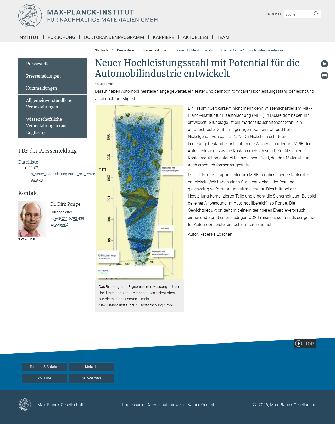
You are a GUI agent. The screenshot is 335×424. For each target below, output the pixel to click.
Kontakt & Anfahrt (44, 367)
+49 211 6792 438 (69, 218)
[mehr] (145, 299)
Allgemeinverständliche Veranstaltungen (49, 104)
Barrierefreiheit (200, 404)
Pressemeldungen (43, 76)
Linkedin (92, 367)
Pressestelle (37, 63)
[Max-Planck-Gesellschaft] (27, 405)
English (273, 14)
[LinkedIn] (324, 64)
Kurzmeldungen (41, 88)
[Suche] (315, 14)
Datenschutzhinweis (165, 404)
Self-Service (92, 378)
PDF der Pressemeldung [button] (47, 151)
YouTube (45, 378)
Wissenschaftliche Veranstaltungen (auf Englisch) (46, 126)
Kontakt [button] (28, 193)
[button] (179, 276)
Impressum (132, 404)
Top (309, 343)
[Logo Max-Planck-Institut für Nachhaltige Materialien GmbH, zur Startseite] (116, 15)
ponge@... (63, 224)
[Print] (324, 75)
